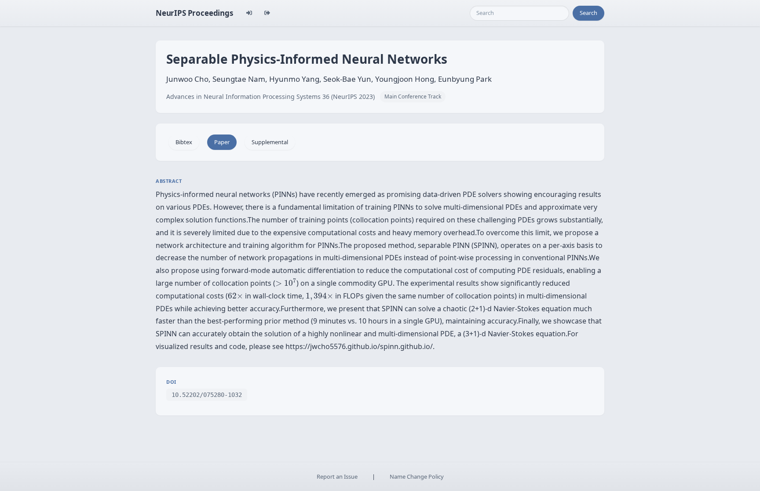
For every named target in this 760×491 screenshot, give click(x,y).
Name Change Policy (417, 476)
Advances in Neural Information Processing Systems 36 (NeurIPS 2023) (270, 96)
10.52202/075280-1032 (207, 394)
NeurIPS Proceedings (194, 13)
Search (588, 13)
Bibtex (183, 142)
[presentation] (285, 282)
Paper (222, 142)
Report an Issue (337, 476)
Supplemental (270, 142)
